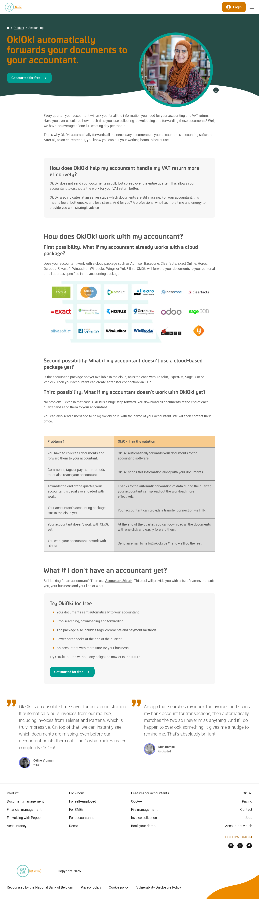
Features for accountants (150, 793)
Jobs (248, 817)
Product (19, 28)
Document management (25, 801)
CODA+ (136, 801)
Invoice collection (144, 817)
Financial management (24, 809)
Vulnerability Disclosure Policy (158, 887)
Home (8, 28)
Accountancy (17, 825)
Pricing (247, 801)
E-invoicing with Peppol (24, 817)
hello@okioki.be (104, 416)
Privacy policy (91, 887)
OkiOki (247, 793)
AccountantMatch (238, 825)
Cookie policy (119, 887)
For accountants (81, 817)
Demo (73, 825)
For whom (76, 793)
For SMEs (76, 809)
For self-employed (82, 801)
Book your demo (143, 825)
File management (144, 809)
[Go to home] (13, 7)
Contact (246, 809)
